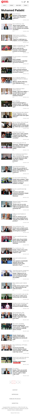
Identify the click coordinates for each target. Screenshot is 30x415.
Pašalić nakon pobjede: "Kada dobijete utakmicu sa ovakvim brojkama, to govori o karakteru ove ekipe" (21, 181)
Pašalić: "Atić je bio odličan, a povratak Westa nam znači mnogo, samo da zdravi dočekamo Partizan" (20, 93)
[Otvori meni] (27, 1)
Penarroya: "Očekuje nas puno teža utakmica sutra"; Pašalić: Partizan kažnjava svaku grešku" (21, 146)
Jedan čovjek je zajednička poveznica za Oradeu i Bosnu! (20, 305)
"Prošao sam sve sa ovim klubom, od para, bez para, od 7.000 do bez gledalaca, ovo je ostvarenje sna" (20, 206)
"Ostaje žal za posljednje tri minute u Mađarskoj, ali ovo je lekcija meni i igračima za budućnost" (20, 170)
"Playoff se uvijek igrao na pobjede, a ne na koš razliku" (20, 40)
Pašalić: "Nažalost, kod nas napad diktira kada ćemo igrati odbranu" (21, 115)
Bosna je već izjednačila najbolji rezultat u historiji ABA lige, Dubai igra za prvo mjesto (21, 125)
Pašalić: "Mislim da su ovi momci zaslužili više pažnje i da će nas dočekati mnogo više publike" (20, 275)
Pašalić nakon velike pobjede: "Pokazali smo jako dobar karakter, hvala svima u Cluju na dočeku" (20, 135)
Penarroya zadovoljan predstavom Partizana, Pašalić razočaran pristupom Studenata (20, 194)
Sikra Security (17, 412)
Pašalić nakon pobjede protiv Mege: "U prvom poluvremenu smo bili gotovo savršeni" (20, 229)
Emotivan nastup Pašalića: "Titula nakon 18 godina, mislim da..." (20, 17)
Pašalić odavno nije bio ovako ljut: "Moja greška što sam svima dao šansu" (20, 287)
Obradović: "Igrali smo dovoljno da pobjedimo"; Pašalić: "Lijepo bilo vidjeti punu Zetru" (20, 316)
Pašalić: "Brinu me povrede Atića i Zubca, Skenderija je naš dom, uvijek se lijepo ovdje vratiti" (20, 372)
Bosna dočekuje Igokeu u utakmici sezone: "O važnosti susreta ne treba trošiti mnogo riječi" (21, 104)
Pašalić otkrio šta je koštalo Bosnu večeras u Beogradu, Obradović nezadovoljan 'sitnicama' (20, 241)
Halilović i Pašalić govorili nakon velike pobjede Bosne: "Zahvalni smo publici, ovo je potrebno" (20, 218)
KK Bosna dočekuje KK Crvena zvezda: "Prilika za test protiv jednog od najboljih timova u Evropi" (20, 327)
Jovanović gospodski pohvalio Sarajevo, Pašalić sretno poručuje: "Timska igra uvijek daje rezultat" (20, 349)
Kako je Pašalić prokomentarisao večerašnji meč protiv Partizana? (20, 61)
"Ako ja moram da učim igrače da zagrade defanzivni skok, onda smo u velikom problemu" (20, 159)
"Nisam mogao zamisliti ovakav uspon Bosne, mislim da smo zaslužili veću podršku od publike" (21, 27)
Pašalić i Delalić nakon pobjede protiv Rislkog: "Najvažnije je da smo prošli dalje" (20, 337)
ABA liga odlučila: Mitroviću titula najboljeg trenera (20, 82)
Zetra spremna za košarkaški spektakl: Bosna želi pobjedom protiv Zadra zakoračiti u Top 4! (20, 263)
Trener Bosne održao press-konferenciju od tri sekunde (20, 296)
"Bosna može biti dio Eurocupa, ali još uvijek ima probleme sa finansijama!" (20, 50)
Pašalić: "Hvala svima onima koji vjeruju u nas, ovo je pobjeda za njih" (20, 251)
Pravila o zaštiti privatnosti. (17, 410)
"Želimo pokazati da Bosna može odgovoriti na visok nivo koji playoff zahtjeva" (21, 71)
